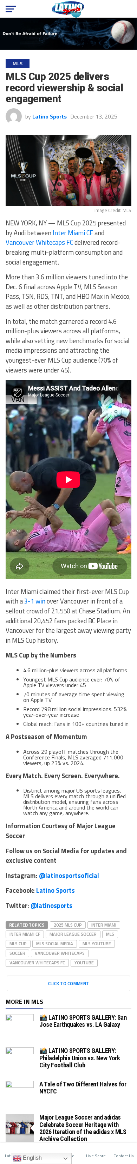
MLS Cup (18, 943)
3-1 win (34, 601)
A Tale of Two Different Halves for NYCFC (82, 1087)
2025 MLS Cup (68, 924)
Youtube (84, 962)
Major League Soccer (73, 934)
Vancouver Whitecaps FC (39, 242)
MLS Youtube (97, 943)
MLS (110, 934)
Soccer (17, 953)
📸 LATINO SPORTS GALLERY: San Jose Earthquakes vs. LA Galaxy (83, 1021)
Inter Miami (103, 924)
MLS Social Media (54, 943)
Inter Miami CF (73, 233)
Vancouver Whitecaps (60, 953)
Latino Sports (49, 116)
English (31, 1158)
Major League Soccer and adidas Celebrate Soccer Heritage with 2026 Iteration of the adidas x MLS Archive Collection (82, 1128)
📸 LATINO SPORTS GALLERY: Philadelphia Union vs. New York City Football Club (79, 1057)
